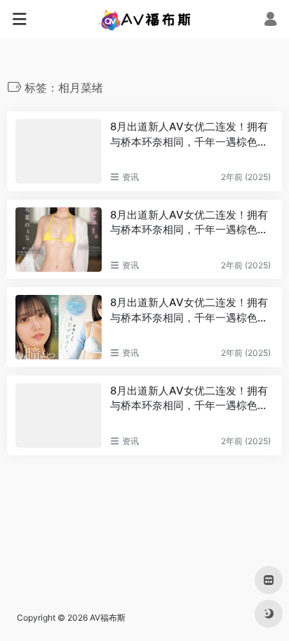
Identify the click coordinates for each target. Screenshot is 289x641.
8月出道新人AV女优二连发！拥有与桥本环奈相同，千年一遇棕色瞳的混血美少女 (189, 134)
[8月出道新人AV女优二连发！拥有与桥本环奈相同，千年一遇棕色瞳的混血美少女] (58, 151)
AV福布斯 (108, 617)
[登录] (270, 20)
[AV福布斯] (145, 19)
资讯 (130, 177)
